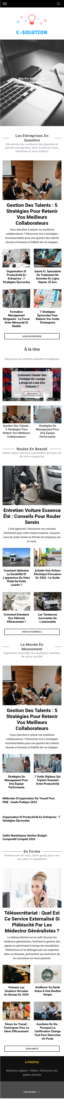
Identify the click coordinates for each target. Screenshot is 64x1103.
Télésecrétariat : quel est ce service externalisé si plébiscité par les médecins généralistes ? (32, 922)
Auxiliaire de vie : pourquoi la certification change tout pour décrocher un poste (47, 1031)
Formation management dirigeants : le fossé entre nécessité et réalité (16, 319)
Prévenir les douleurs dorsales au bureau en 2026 (16, 991)
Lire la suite (32, 393)
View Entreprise (32, 336)
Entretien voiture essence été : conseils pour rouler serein (32, 516)
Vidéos (34, 1070)
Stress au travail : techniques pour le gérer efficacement (16, 1028)
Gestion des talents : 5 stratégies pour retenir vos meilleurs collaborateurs (32, 214)
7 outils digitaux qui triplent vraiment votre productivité (48, 780)
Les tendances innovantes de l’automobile (47, 618)
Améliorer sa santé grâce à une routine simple (47, 991)
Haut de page (30, 1092)
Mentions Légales (17, 1070)
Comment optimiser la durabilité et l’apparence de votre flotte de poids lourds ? (16, 578)
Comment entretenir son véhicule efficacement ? (16, 618)
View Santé (32, 1048)
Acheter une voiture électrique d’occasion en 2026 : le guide (47, 574)
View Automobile (32, 632)
